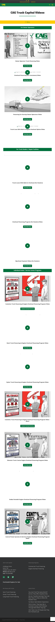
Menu (28, 22)
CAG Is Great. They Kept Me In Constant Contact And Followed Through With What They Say (38, 605)
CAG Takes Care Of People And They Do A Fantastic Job (39, 611)
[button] (52, 4)
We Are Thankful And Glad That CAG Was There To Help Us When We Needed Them (39, 597)
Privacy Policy (22, 619)
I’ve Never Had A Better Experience (38, 602)
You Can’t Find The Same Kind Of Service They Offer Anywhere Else (38, 593)
